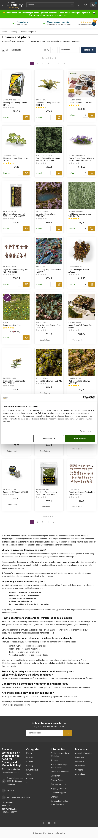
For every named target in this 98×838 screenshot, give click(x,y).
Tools (28, 774)
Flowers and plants (28, 32)
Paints (29, 753)
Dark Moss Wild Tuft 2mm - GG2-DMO (79, 382)
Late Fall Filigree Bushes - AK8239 (79, 271)
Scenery (14, 32)
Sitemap (54, 797)
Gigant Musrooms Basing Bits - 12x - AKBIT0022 (16, 271)
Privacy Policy (57, 780)
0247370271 (12, 790)
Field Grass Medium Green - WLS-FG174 (80, 215)
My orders (79, 757)
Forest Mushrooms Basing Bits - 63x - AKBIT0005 (81, 493)
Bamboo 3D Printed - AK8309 (15, 492)
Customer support (58, 793)
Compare (79, 770)
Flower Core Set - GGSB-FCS (80, 103)
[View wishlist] (85, 4)
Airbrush (29, 761)
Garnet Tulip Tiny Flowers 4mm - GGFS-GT (48, 271)
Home (4, 32)
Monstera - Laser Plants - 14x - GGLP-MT (16, 159)
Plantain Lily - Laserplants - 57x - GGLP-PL (14, 382)
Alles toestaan (80, 438)
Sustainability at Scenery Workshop (61, 754)
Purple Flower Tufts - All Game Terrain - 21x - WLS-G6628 (81, 159)
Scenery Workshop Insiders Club (59, 766)
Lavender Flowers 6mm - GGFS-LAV (46, 215)
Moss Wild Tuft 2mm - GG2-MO (49, 381)
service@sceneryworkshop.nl (19, 797)
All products (80, 774)
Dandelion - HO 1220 (12, 325)
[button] (79, 4)
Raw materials (32, 770)
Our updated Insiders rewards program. (59, 802)
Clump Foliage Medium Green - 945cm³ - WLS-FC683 (49, 159)
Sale (28, 782)
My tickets (79, 761)
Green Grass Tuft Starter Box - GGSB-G (80, 326)
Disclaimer (55, 776)
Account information (83, 753)
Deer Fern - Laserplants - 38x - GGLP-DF (49, 104)
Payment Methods (58, 784)
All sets (29, 778)
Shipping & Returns (59, 788)
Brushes (29, 757)
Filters (87, 50)
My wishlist (80, 766)
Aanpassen (47, 438)
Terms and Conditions (60, 772)
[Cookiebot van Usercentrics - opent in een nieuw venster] (84, 398)
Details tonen (85, 431)
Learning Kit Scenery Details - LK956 (15, 104)
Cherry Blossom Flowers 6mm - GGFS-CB (48, 326)
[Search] (72, 4)
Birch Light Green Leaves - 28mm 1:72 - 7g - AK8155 (47, 493)
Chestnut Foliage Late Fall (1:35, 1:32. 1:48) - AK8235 (14, 215)
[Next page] (64, 522)
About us (54, 760)
